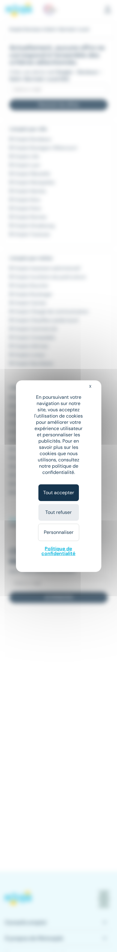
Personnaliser (59, 532)
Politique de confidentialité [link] (58, 551)
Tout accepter (58, 492)
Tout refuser (58, 512)
